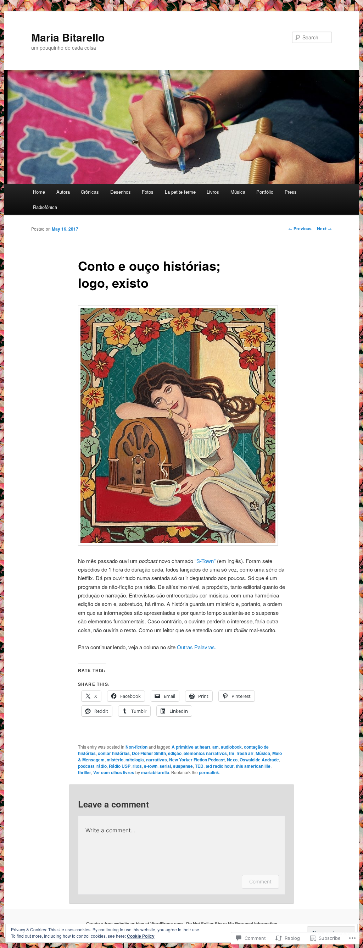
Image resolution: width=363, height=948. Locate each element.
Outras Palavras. (196, 647)
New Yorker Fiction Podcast (197, 759)
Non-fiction (136, 747)
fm (231, 753)
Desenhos (120, 191)
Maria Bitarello (68, 37)
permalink (209, 772)
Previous (300, 228)
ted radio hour (220, 766)
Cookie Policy (141, 936)
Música (237, 191)
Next (324, 228)
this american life (253, 766)
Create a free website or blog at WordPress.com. (135, 923)
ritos (137, 766)
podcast (86, 766)
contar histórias (114, 753)
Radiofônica (45, 207)
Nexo (232, 759)
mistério (115, 759)
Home (39, 191)
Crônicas (90, 191)
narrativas (156, 759)
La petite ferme (180, 191)
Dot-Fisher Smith (149, 753)
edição (175, 753)
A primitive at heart (191, 747)
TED (199, 766)
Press (291, 191)
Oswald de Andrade (259, 759)
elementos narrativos (205, 753)
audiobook (231, 747)
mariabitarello (155, 772)
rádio (101, 766)
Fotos (147, 191)
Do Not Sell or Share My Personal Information (231, 923)
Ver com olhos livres (113, 772)
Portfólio (264, 191)
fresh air (244, 753)
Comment (260, 881)
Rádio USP (119, 766)
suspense (183, 766)
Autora (63, 191)
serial (165, 766)
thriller (84, 772)
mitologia (134, 759)
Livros (213, 191)
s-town (150, 766)
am (215, 747)
